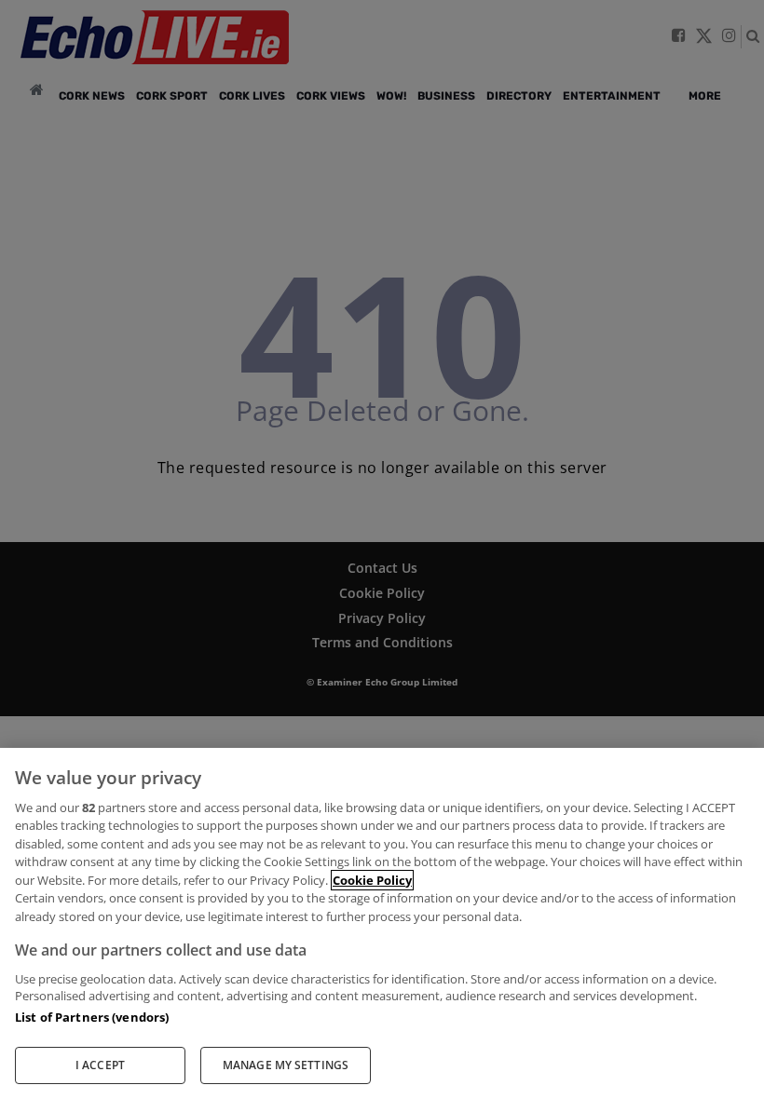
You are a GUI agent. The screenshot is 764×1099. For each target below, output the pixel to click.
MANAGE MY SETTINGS (285, 1065)
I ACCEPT (100, 1065)
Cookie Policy (372, 880)
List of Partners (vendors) (92, 1017)
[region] (382, 923)
